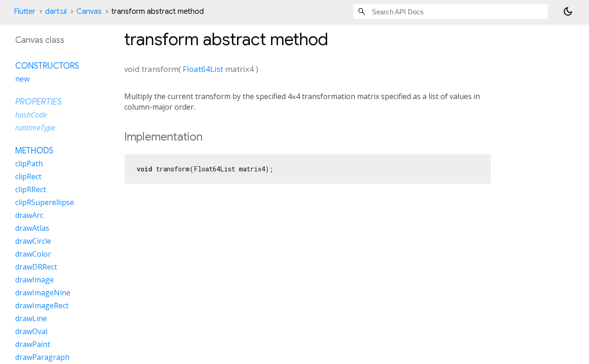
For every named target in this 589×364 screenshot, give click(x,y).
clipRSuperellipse (44, 202)
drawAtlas (32, 228)
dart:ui (56, 11)
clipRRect (30, 189)
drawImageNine (42, 293)
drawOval (31, 331)
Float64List (203, 69)
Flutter (24, 11)
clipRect (28, 176)
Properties (38, 102)
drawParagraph (42, 357)
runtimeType (35, 128)
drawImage (34, 280)
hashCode (31, 115)
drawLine (31, 318)
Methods (34, 151)
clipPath (29, 164)
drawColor (33, 254)
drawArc (29, 215)
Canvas (89, 11)
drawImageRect (42, 305)
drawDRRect (36, 267)
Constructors (47, 66)
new (22, 79)
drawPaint (32, 344)
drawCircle (33, 241)
